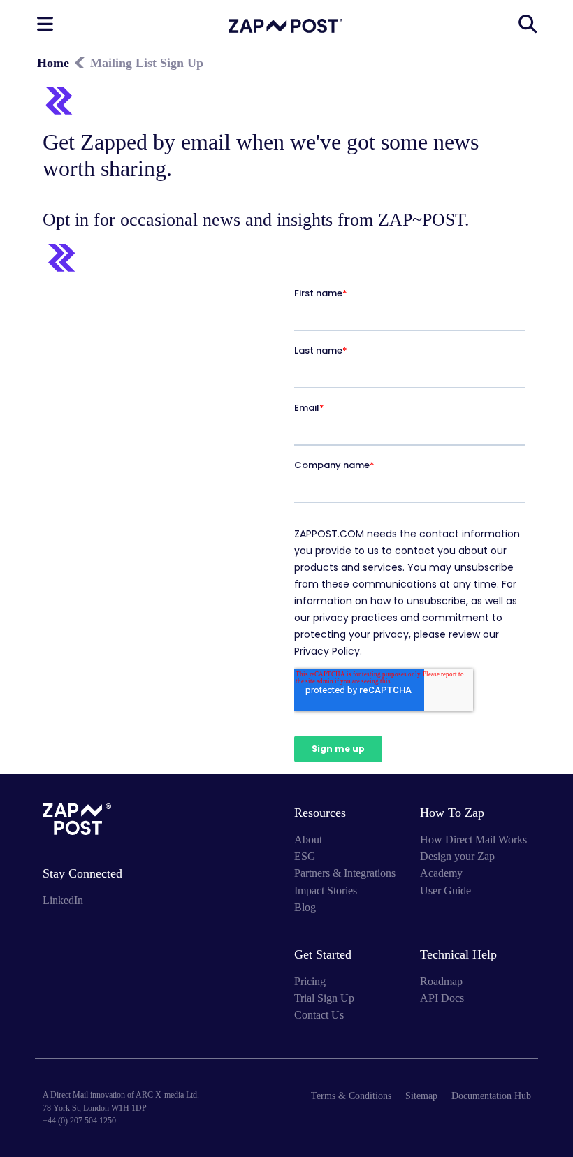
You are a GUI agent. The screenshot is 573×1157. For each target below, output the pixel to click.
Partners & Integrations (345, 873)
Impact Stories (325, 890)
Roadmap (441, 981)
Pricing (310, 981)
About (308, 839)
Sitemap (421, 1096)
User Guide (445, 890)
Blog (305, 907)
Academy (441, 873)
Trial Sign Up (324, 998)
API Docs (442, 998)
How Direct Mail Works (473, 839)
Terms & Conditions (351, 1096)
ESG (305, 856)
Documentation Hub (491, 1096)
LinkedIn (63, 900)
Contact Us (319, 1015)
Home (53, 63)
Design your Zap (457, 856)
